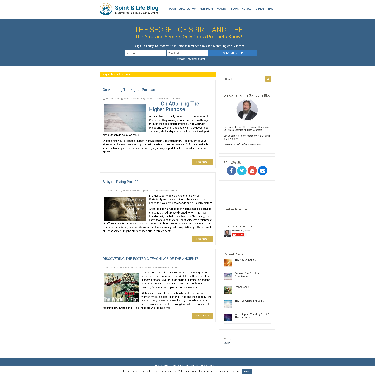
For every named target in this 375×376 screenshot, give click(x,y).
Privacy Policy (209, 365)
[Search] (268, 79)
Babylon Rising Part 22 (120, 182)
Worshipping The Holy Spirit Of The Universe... (252, 316)
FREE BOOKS (206, 8)
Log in (227, 342)
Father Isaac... (243, 287)
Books (235, 8)
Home (158, 365)
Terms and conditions (184, 365)
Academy (222, 8)
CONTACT (247, 8)
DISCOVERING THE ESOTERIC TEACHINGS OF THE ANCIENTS (151, 259)
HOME (172, 8)
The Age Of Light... (245, 259)
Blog (270, 8)
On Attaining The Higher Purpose (129, 90)
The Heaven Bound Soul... (249, 300)
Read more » (202, 161)
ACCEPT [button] (247, 371)
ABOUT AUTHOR (187, 8)
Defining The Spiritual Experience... (247, 275)
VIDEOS (260, 8)
